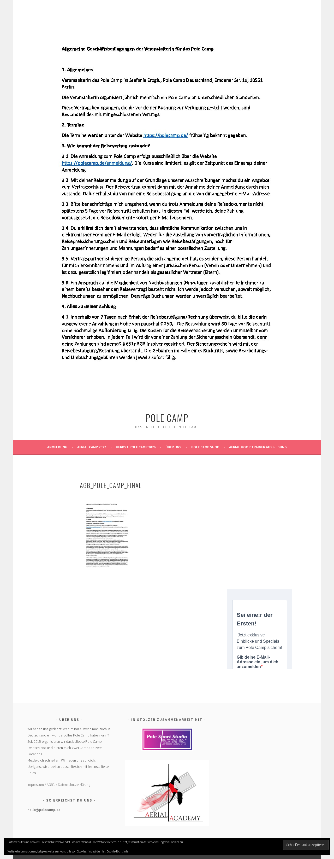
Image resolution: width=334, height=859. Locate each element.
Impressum (35, 784)
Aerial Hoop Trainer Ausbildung (258, 447)
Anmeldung (57, 447)
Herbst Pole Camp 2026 (136, 447)
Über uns (173, 447)
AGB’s (51, 784)
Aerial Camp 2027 (91, 447)
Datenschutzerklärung (74, 784)
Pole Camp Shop (205, 447)
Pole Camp (167, 418)
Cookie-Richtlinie (117, 851)
